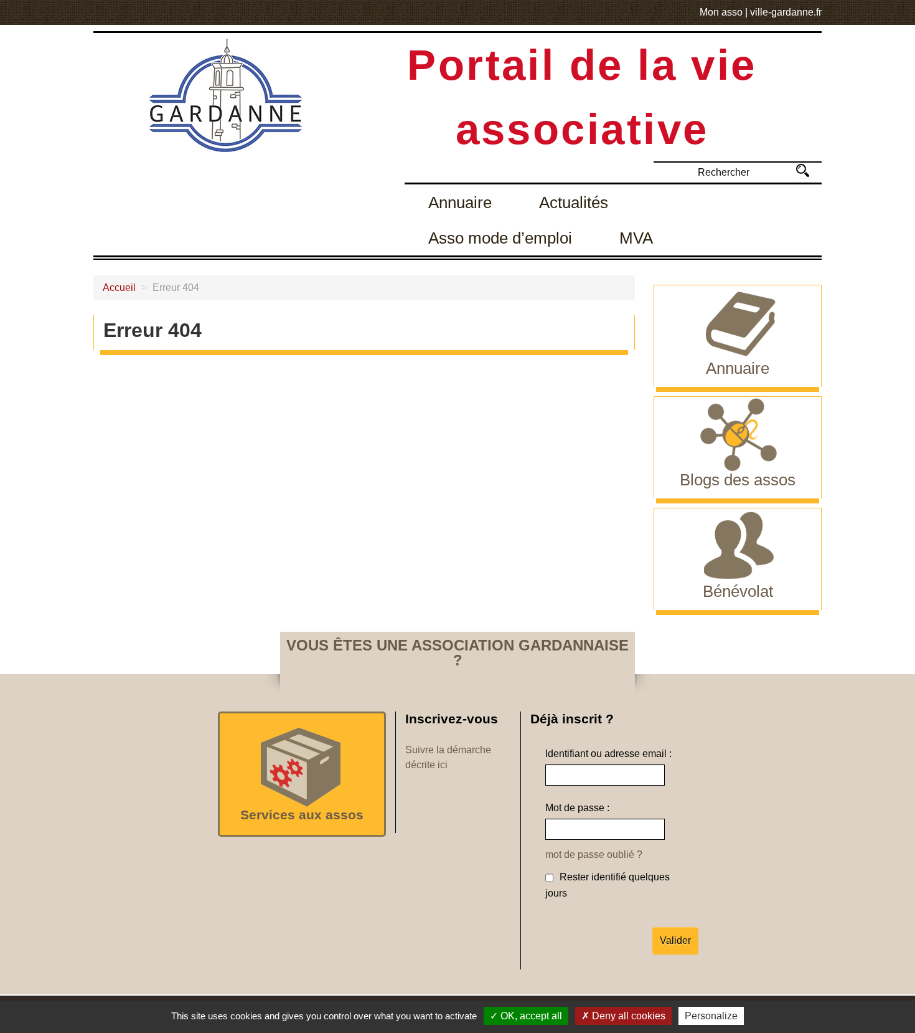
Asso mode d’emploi (500, 238)
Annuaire (460, 202)
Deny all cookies (627, 1016)
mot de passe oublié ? (593, 854)
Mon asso (721, 12)
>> (802, 170)
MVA (636, 238)
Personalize (711, 1016)
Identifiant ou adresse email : (608, 753)
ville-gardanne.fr (786, 12)
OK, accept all (530, 1016)
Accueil (119, 287)
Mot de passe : (577, 807)
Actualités (573, 202)
